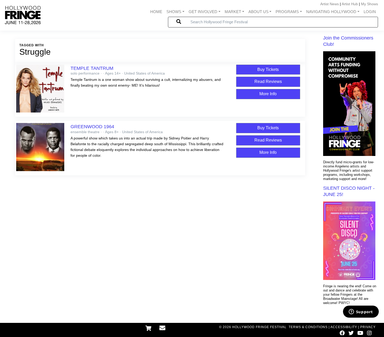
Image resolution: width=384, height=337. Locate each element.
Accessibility (343, 327)
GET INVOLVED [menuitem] (203, 11)
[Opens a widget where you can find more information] (361, 312)
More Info (268, 94)
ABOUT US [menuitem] (258, 11)
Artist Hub (350, 4)
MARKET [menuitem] (233, 11)
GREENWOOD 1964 (92, 126)
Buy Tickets (268, 69)
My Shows (369, 4)
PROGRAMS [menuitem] (287, 11)
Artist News (329, 4)
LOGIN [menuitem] (370, 11)
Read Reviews (268, 81)
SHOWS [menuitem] (173, 11)
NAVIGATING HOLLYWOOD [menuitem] (331, 11)
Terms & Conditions (308, 327)
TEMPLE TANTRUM (92, 68)
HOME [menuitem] (156, 11)
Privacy (368, 327)
